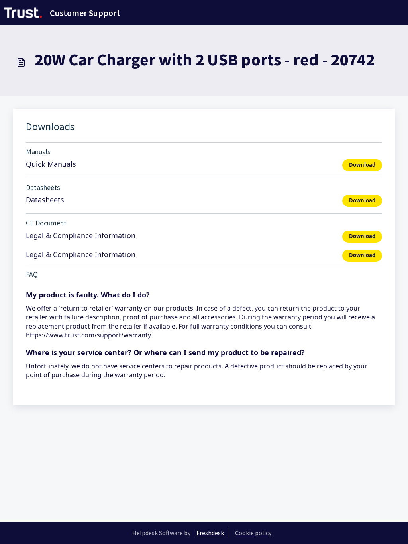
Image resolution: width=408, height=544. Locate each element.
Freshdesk (210, 533)
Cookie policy (253, 533)
